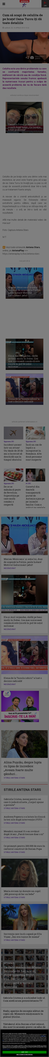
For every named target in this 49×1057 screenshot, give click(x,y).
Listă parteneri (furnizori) (6, 1049)
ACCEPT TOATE (24, 1052)
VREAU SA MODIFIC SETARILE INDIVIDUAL (24, 1054)
